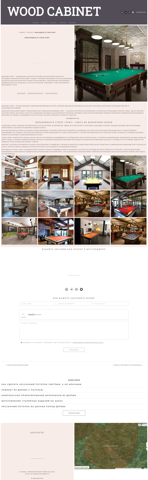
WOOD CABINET (54, 11)
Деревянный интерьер (35, 93)
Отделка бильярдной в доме (17, 365)
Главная (22, 32)
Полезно (30, 32)
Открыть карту (110, 446)
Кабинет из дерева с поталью (22, 390)
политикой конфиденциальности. (88, 342)
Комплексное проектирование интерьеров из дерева (39, 395)
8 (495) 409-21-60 (141, 12)
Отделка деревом (51, 93)
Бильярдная (21, 93)
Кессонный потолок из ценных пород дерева (34, 406)
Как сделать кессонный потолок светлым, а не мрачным (41, 384)
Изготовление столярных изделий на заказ (32, 401)
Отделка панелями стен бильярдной (127, 365)
